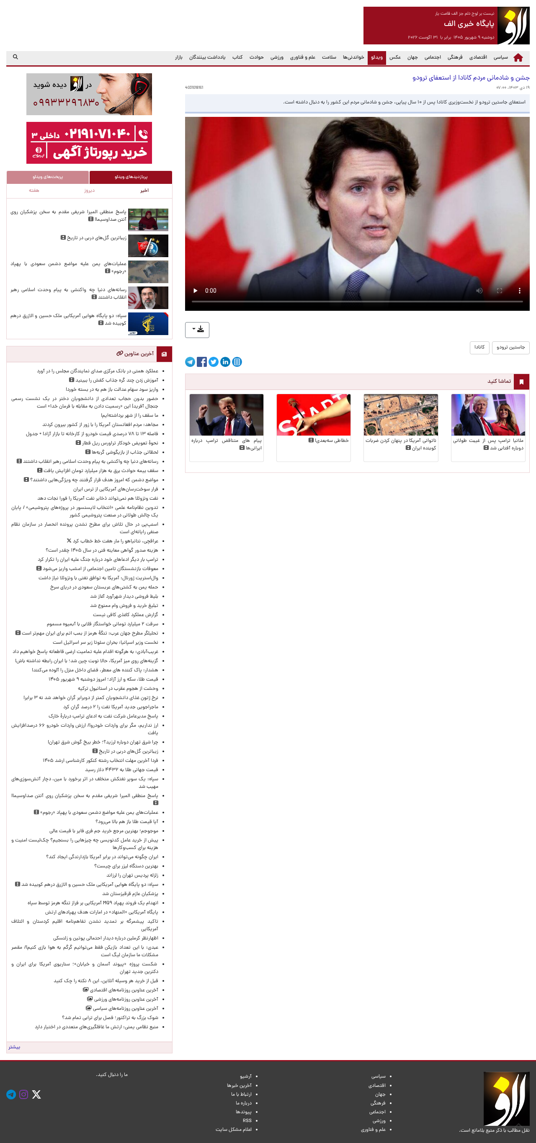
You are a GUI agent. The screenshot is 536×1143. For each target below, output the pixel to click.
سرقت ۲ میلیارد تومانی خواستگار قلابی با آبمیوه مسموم (102, 624)
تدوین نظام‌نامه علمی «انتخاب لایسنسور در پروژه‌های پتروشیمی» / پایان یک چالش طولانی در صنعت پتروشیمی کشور (84, 511)
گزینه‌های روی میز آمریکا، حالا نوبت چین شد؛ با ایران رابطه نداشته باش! (86, 661)
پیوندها (244, 1112)
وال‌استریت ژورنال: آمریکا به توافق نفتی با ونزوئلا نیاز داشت (98, 578)
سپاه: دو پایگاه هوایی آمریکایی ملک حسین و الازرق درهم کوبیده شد (89, 885)
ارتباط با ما (241, 1095)
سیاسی (501, 58)
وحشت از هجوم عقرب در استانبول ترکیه (118, 689)
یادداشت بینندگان (207, 58)
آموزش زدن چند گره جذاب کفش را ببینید (116, 380)
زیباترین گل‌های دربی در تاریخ (96, 238)
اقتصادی (478, 58)
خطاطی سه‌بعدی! (331, 441)
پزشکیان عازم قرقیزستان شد (130, 894)
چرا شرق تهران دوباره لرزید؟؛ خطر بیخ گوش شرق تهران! (103, 742)
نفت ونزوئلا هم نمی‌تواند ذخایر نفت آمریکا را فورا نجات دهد (97, 499)
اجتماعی (433, 58)
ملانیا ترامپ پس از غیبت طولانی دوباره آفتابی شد (488, 444)
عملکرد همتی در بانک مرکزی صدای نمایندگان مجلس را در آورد (97, 371)
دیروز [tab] (89, 191)
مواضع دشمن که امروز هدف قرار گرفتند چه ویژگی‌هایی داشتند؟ (93, 480)
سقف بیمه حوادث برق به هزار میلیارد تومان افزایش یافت (100, 471)
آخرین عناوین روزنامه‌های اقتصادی (123, 990)
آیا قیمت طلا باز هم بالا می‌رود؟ (126, 822)
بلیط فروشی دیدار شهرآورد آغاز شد (124, 597)
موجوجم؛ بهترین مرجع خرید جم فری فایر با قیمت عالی (103, 831)
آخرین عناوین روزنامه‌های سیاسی (125, 1009)
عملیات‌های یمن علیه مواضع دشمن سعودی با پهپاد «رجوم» (98, 813)
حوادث (257, 58)
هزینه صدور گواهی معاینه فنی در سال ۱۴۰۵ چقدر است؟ (102, 551)
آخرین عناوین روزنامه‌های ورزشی (125, 1000)
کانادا (479, 347)
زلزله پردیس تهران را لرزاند (132, 876)
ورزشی (277, 58)
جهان (412, 58)
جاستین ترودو (511, 347)
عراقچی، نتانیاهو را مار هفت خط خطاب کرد (115, 541)
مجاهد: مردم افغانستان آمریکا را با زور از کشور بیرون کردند (100, 425)
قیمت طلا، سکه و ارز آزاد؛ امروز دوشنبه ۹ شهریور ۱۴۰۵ (103, 680)
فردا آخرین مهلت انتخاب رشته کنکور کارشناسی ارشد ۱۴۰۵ (100, 761)
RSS (247, 1121)
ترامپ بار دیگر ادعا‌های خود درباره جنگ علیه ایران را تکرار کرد (98, 560)
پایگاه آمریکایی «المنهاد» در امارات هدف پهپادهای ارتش (101, 912)
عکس (395, 58)
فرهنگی (455, 58)
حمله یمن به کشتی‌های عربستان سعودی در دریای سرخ (104, 587)
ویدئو (375, 58)
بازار (179, 58)
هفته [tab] (34, 191)
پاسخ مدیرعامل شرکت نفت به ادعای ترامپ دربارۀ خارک (103, 716)
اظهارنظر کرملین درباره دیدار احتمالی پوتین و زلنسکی (105, 938)
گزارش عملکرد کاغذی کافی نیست (125, 615)
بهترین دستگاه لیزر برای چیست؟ (126, 866)
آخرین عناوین (138, 354)
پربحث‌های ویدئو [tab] (48, 177)
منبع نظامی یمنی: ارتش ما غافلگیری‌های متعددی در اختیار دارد (96, 1027)
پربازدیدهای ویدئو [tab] (131, 177)
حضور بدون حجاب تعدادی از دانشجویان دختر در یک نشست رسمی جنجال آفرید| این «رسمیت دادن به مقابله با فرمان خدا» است (84, 402)
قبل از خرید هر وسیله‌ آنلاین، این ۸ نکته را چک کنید (106, 981)
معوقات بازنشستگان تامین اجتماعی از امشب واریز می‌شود (99, 569)
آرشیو (246, 1077)
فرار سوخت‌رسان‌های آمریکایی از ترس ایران (115, 489)
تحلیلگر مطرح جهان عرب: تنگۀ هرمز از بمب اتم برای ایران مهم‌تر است (89, 633)
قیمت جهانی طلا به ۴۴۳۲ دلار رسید (121, 770)
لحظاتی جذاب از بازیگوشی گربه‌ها (124, 453)
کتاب (237, 58)
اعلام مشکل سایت (234, 1130)
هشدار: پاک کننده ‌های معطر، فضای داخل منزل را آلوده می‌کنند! (95, 670)
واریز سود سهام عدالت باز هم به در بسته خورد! (112, 390)
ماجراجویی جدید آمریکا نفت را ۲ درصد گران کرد (110, 707)
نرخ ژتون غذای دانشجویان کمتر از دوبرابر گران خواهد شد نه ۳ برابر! (90, 698)
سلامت (329, 58)
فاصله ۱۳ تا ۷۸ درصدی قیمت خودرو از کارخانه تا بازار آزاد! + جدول (92, 434)
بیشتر (14, 1047)
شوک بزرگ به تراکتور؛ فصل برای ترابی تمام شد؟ (108, 1018)
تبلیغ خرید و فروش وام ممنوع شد (124, 606)
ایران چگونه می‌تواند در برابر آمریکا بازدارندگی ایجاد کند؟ (102, 857)
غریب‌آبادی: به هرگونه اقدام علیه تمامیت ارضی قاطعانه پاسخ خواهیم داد (85, 652)
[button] (197, 330)
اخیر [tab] (144, 191)
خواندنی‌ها (353, 58)
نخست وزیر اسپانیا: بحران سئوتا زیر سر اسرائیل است (105, 643)
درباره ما (244, 1103)
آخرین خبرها (239, 1086)
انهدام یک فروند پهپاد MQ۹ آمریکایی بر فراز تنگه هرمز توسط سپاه (93, 903)
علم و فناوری (302, 58)
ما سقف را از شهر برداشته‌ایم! (129, 416)
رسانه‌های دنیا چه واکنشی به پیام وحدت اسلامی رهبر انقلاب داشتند (90, 462)
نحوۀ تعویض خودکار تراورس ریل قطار (119, 443)
